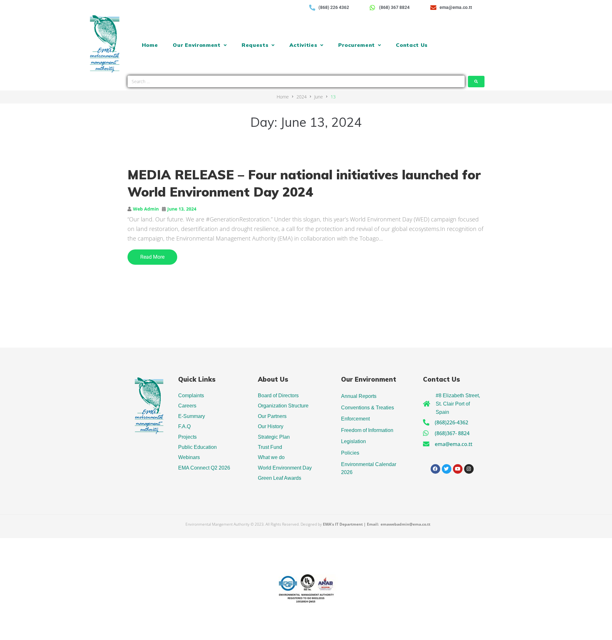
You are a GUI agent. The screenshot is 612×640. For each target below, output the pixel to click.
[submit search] (476, 81)
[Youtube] (458, 469)
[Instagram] (469, 469)
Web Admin (146, 209)
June (318, 97)
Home (283, 97)
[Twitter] (446, 469)
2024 (301, 97)
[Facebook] (435, 469)
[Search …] (296, 81)
